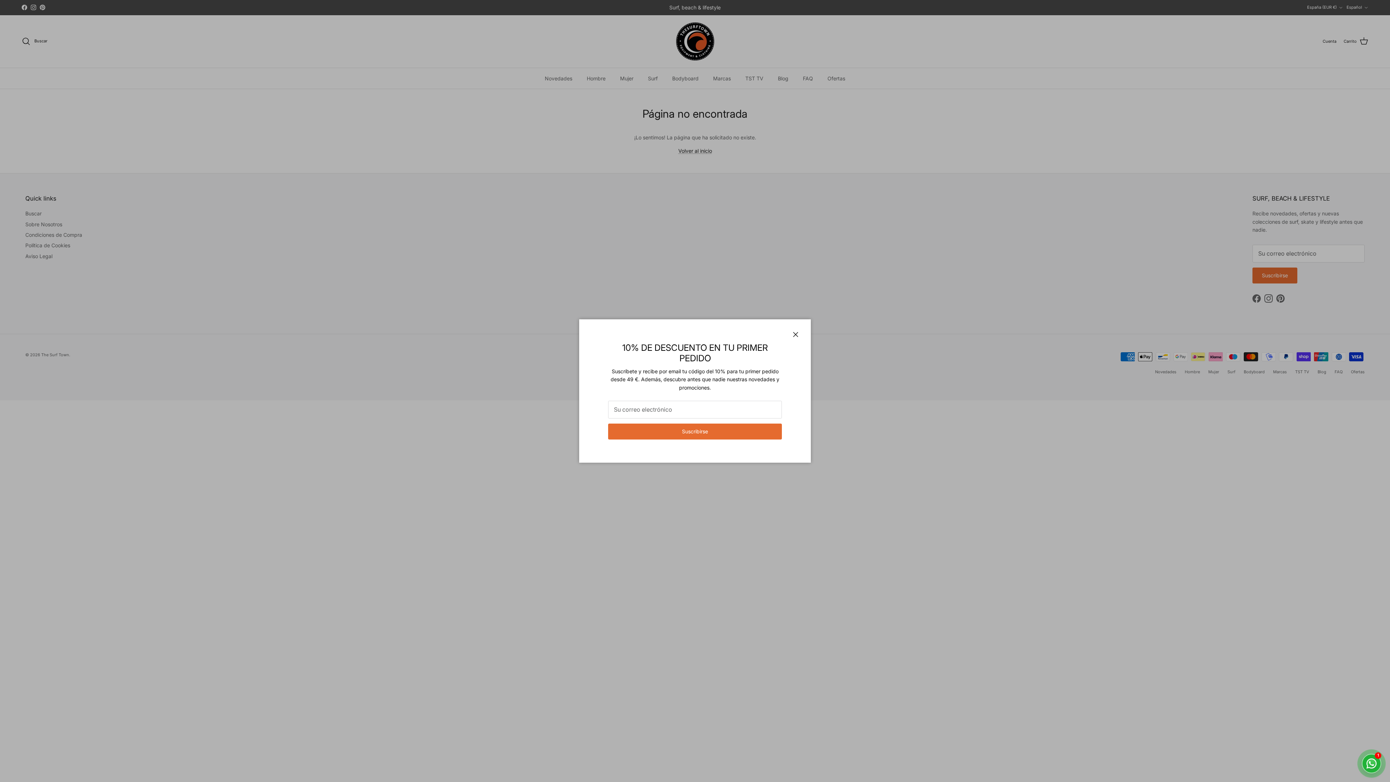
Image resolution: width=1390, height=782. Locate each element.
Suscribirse (695, 431)
